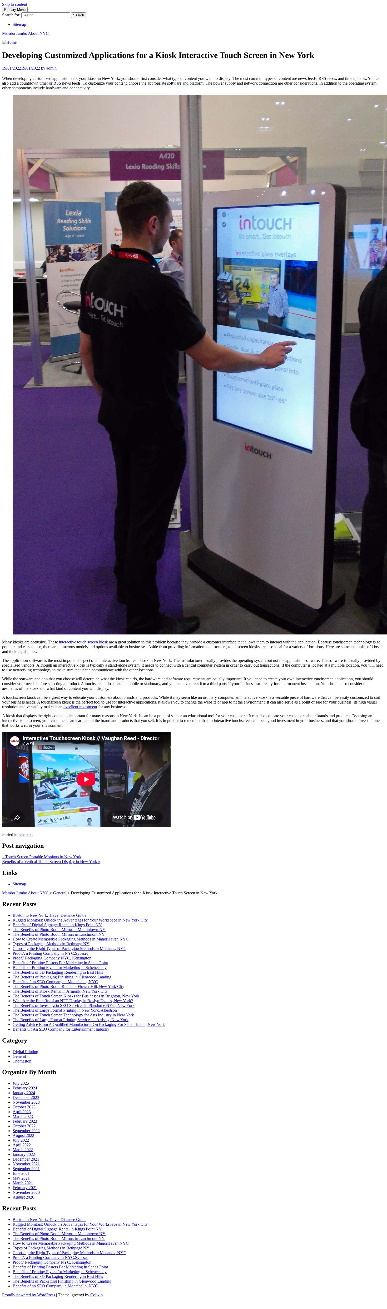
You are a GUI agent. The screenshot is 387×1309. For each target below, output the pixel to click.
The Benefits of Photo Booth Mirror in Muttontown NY (59, 929)
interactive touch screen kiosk (83, 642)
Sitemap (19, 24)
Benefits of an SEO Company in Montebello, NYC (55, 982)
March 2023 (23, 1116)
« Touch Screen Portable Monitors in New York (41, 857)
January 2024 (24, 1092)
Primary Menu (15, 10)
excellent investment (80, 707)
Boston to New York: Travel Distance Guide (49, 915)
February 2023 (25, 1121)
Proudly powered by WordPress (29, 1295)
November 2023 (26, 1102)
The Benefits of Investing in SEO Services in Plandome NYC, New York (74, 1005)
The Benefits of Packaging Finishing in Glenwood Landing (62, 977)
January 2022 (24, 1154)
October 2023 (24, 1107)
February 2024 (25, 1088)
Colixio (96, 1295)
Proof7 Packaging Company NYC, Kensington (52, 958)
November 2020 (26, 1192)
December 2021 (26, 1159)
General (26, 834)
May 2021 (21, 1178)
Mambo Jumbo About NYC (25, 33)
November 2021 (26, 1164)
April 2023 (22, 1111)
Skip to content (14, 4)
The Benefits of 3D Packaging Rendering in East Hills (58, 972)
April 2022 (22, 1145)
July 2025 (21, 1083)
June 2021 (21, 1173)
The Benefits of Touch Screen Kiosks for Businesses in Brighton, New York (76, 996)
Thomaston (22, 1061)
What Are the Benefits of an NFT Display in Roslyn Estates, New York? (73, 1000)
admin (51, 68)
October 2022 (24, 1126)
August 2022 (23, 1135)
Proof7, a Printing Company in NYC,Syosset (50, 953)
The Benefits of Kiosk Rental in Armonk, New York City (60, 991)
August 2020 (23, 1197)
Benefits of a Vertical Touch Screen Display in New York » (51, 861)
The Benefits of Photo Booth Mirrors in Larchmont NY (59, 934)
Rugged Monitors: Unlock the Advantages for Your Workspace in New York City (80, 920)
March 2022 (23, 1149)
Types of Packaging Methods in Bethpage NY (51, 944)
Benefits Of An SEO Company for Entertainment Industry (61, 1029)
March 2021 (23, 1183)
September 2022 (26, 1130)
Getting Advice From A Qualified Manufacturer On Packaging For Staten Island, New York (89, 1024)
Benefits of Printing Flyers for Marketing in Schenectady (60, 967)
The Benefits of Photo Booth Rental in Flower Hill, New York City (68, 986)
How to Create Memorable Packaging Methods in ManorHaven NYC (71, 939)
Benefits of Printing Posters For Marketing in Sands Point (60, 963)
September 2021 (26, 1168)
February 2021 (25, 1187)
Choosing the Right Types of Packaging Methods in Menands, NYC (69, 948)
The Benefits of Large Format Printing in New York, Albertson (65, 1010)
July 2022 (21, 1140)
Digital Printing (25, 1051)
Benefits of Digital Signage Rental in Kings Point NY (57, 925)
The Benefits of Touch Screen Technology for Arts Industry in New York (73, 1015)
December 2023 (26, 1097)
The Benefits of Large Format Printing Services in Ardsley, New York (70, 1019)
